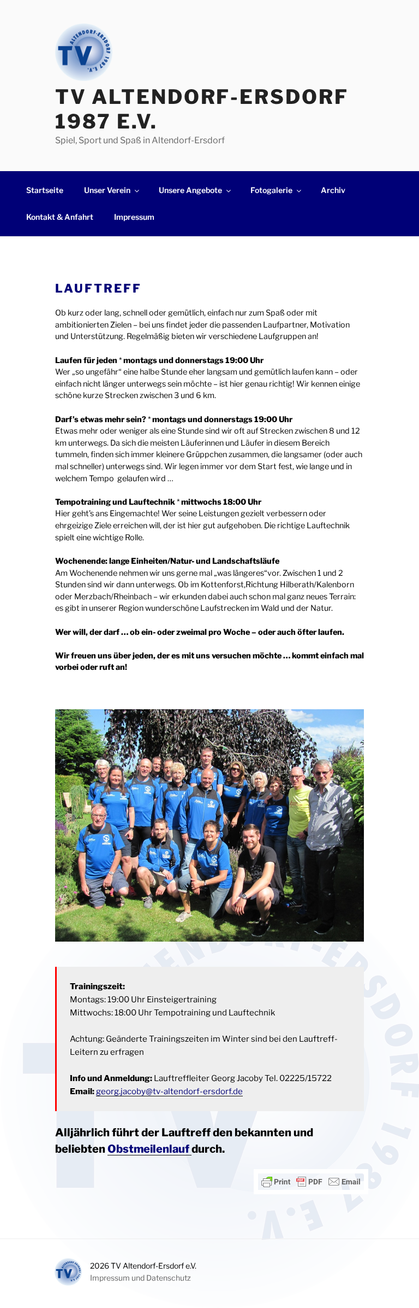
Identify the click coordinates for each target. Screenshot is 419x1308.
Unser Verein (107, 190)
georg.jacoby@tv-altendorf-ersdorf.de (169, 1091)
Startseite (44, 190)
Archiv (333, 190)
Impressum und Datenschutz (140, 1277)
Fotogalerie (271, 190)
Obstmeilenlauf (149, 1148)
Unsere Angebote (190, 190)
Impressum (134, 216)
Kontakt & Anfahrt (59, 216)
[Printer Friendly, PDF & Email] (311, 1181)
